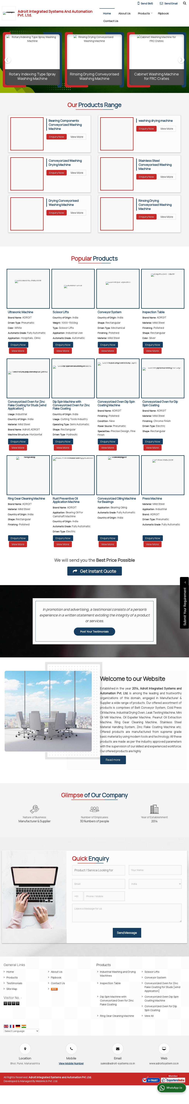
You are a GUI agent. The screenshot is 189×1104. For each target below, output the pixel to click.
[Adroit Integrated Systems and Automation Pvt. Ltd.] (10, 13)
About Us (124, 13)
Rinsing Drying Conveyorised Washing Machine (94, 76)
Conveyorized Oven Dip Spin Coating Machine (116, 403)
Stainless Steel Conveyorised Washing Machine (155, 164)
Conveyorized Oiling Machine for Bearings (117, 500)
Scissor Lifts (61, 312)
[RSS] (54, 989)
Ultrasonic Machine (20, 312)
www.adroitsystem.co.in (164, 1063)
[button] (71, 1063)
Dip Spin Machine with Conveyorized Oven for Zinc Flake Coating (71, 405)
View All (149, 1016)
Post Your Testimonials (94, 631)
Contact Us (110, 21)
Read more (113, 760)
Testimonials (14, 983)
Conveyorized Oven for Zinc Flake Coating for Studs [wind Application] (27, 405)
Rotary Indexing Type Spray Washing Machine (32, 76)
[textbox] (98, 870)
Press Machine (152, 498)
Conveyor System (109, 312)
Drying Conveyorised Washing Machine (64, 202)
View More (77, 136)
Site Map (11, 989)
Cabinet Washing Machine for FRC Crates (156, 76)
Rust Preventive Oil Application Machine (66, 500)
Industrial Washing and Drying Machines (118, 973)
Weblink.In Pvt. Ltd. (47, 1081)
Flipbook (163, 13)
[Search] (184, 3)
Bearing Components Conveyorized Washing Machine (65, 124)
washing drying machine (156, 120)
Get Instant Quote (97, 571)
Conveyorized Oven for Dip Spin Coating (160, 403)
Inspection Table (153, 312)
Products (144, 13)
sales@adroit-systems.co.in (118, 1063)
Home (107, 13)
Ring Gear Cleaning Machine (26, 498)
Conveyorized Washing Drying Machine (65, 162)
